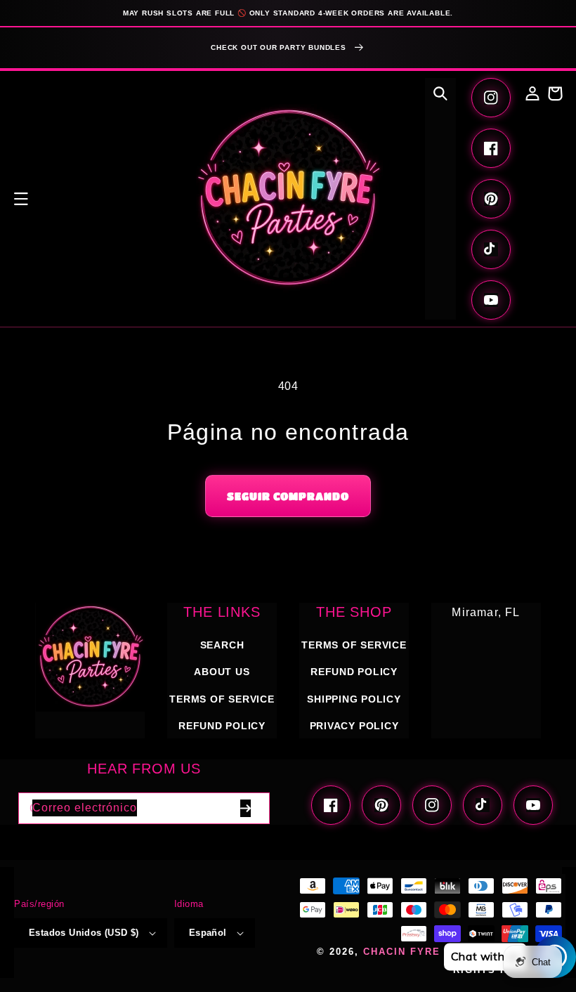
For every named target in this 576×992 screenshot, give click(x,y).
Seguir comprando (287, 496)
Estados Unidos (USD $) (84, 932)
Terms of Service (221, 699)
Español (208, 932)
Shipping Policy (354, 699)
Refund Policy (354, 671)
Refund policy (222, 725)
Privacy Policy (354, 725)
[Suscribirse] (245, 808)
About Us (221, 671)
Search (222, 645)
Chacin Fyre (401, 952)
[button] (21, 198)
